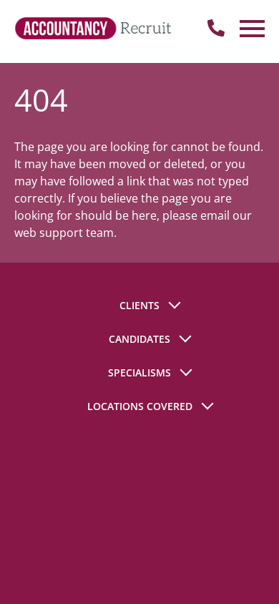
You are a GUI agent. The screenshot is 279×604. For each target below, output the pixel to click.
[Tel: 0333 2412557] (216, 28)
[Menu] (250, 28)
